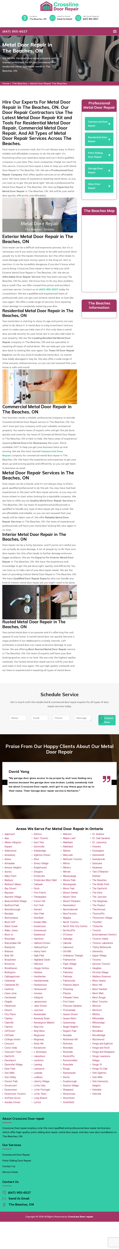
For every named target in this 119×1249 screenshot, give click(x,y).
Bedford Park (11, 905)
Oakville (67, 943)
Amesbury (9, 855)
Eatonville (39, 846)
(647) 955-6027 (90, 19)
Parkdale (68, 968)
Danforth (9, 1056)
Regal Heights (70, 1026)
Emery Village (41, 863)
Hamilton (39, 938)
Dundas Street (12, 1102)
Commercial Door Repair (16, 1154)
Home (5, 83)
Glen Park (39, 913)
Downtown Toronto (15, 1093)
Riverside (68, 1051)
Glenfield (38, 917)
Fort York (39, 905)
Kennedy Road (41, 1018)
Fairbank (38, 884)
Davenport (10, 1060)
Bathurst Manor (12, 884)
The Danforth (99, 888)
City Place (10, 1014)
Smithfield (68, 1102)
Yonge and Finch (101, 1047)
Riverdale (68, 1047)
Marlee (67, 850)
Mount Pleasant (71, 901)
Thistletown (99, 909)
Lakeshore (39, 1056)
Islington (38, 997)
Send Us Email (64, 19)
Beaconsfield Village (15, 901)
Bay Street (10, 888)
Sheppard (68, 1089)
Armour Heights (12, 867)
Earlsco (38, 834)
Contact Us (8, 1166)
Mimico (67, 867)
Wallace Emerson (101, 976)
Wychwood (98, 1039)
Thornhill (96, 922)
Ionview (38, 993)
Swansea (97, 867)
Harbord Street (42, 943)
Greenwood (40, 930)
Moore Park (69, 880)
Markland (68, 846)
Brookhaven (10, 968)
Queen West (69, 1018)
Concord (9, 1043)
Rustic (66, 1077)
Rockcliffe (69, 1056)
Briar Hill (8, 955)
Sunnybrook (98, 859)
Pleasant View (71, 997)
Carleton (9, 989)
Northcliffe (69, 930)
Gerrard (38, 909)
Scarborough (70, 1081)
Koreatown (40, 1047)
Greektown (40, 926)
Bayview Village (12, 896)
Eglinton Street (42, 855)
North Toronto (71, 922)
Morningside (69, 884)
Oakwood (68, 947)
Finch (37, 888)
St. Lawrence (99, 842)
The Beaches (19, 83)
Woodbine (97, 1030)
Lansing (38, 1064)
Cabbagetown (12, 976)
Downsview (10, 1089)
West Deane (99, 980)
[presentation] (4, 782)
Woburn (96, 1026)
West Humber (99, 989)
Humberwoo (40, 984)
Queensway (69, 1022)
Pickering (68, 989)
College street (12, 1039)
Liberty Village (41, 1081)
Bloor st (8, 934)
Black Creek (11, 926)
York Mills (97, 1077)
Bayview (8, 892)
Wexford (97, 1010)
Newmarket (69, 905)
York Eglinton (99, 1072)
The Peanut (98, 905)
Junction (38, 1010)
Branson (8, 951)
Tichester (97, 926)
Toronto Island (100, 938)
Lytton (37, 1102)
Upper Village (99, 955)
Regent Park (70, 1030)
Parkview (68, 972)
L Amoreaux (40, 1051)
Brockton (9, 963)
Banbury (8, 880)
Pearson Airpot (71, 984)
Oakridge (68, 938)
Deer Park (9, 1068)
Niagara (67, 917)
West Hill (97, 984)
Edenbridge (40, 850)
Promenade (69, 1010)
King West (39, 1030)
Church (8, 1010)
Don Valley (10, 1077)
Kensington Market (44, 1022)
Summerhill (98, 855)
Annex (7, 859)
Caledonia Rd (11, 984)
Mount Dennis (70, 892)
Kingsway (39, 1039)
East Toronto (41, 838)
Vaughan (96, 968)
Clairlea (8, 1018)
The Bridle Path (100, 884)
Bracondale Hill (12, 943)
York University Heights (100, 1083)
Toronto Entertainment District (104, 932)
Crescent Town (12, 1051)
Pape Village (70, 963)
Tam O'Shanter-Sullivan (100, 873)
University (97, 951)
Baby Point (10, 876)
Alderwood (10, 850)
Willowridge (98, 1022)
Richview (68, 1043)
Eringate (38, 871)
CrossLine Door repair (80, 1216)
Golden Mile (40, 922)
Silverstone (69, 1093)
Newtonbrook (70, 909)
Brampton (9, 947)
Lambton (39, 1060)
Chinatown (10, 1005)
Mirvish (67, 871)
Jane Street (40, 1005)
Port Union (68, 1001)
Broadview (10, 959)
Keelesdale (40, 1014)
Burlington (9, 972)
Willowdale (98, 1018)
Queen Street (70, 1014)
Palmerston (69, 959)
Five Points (40, 892)
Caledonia (9, 980)
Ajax (6, 838)
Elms (36, 859)
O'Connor (68, 934)
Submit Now (109, 720)
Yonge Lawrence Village (101, 1058)
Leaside (38, 1072)
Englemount (40, 867)
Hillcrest (38, 963)
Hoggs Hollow (41, 968)
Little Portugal (42, 1089)
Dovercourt (10, 1085)
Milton (66, 863)
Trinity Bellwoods (101, 947)
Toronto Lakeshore (102, 943)
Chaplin (8, 1001)
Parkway (67, 976)
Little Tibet (40, 1093)
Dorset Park (11, 1081)
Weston (96, 1005)
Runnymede (69, 1072)
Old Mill (67, 951)
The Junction (99, 896)
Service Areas (10, 1171)
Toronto (96, 959)
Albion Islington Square (12, 844)
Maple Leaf (69, 838)
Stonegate (98, 850)
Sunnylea (97, 863)
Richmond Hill (70, 1039)
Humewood (40, 989)
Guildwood (39, 934)
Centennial (10, 997)
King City (38, 1026)
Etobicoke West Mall (45, 880)
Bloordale (9, 938)
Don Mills (9, 1072)
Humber (38, 972)
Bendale (8, 913)
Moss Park (69, 888)
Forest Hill (39, 901)
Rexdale (67, 1035)
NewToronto (70, 913)
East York (39, 842)
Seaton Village (71, 1085)
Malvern (67, 834)
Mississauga (69, 876)
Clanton (8, 1026)
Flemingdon (40, 896)
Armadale (9, 863)
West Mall (97, 993)
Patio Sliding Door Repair (16, 1160)
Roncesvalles (70, 1060)
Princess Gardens (72, 1005)
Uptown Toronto (101, 963)
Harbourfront (41, 947)
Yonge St (97, 1064)
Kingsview (39, 1035)
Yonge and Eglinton (102, 1043)
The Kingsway (99, 901)
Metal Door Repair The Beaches (48, 83)
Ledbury (38, 1077)
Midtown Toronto (72, 859)
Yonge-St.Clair (100, 1068)
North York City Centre (75, 926)
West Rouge (99, 997)
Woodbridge (98, 1035)
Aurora (7, 871)
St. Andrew (98, 834)
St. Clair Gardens (101, 838)
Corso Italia (10, 1047)
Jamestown (40, 1001)
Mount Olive (69, 896)
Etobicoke (39, 876)
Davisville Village (13, 1064)
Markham (68, 842)
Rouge (66, 1068)
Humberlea (40, 976)
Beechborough (12, 909)
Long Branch (40, 1098)
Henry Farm (40, 951)
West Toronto (100, 1001)
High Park (39, 955)
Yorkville (96, 1093)
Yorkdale (96, 1089)
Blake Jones (11, 930)
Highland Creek (42, 959)
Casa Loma (10, 993)
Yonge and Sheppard (103, 1051)
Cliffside (9, 1035)
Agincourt (9, 834)
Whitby (96, 1014)
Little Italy (39, 1085)
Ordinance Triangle (73, 955)
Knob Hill (38, 1043)
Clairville (8, 1022)
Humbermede (41, 980)
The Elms (97, 892)
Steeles (96, 846)
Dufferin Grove (12, 1098)
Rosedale (68, 1064)
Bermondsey (11, 917)
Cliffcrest (9, 1030)
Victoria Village (100, 972)
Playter (67, 993)
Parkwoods (69, 980)
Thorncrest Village (102, 917)
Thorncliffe (98, 913)
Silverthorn (69, 1098)
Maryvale (68, 855)
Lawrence (39, 1068)
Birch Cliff (9, 922)
